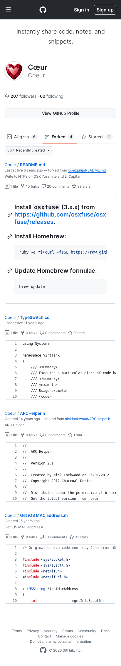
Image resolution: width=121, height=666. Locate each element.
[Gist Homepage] (42, 9)
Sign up (105, 10)
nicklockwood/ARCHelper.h (87, 419)
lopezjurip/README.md (87, 170)
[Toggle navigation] (8, 10)
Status (67, 631)
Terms (17, 631)
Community (87, 631)
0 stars (79, 333)
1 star (77, 435)
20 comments (57, 186)
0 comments (54, 333)
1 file (13, 186)
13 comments (55, 537)
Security (51, 631)
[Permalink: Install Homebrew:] (10, 236)
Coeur (10, 164)
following (51, 96)
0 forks (31, 333)
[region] (60, 249)
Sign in (81, 10)
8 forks (31, 537)
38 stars (83, 186)
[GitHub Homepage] (43, 650)
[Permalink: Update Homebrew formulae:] (10, 271)
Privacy (32, 631)
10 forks (32, 186)
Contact (44, 636)
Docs (105, 631)
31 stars (81, 537)
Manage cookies (69, 636)
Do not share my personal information (60, 641)
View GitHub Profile (60, 113)
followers (24, 96)
